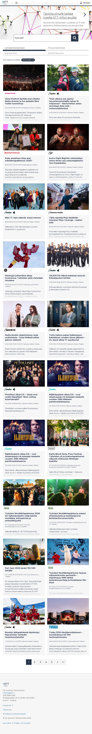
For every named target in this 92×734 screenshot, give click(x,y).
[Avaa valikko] (17, 3)
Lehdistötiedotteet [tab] (15, 48)
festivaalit (27, 60)
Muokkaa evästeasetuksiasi (14, 714)
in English (16, 723)
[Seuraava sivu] (57, 662)
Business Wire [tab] (11, 53)
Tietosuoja (7, 710)
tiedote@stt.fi (8, 693)
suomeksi (7, 723)
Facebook (7, 705)
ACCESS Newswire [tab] (56, 53)
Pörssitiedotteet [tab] (56, 48)
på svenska (25, 723)
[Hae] (74, 37)
